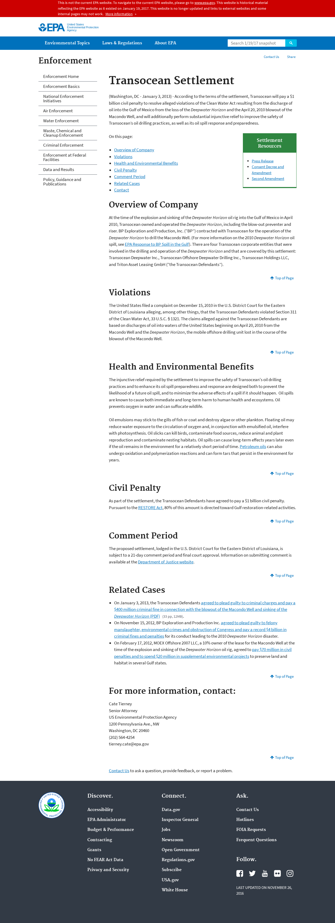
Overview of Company (134, 150)
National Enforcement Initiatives (63, 98)
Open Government (181, 850)
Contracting (99, 840)
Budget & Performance (110, 830)
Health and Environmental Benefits (146, 163)
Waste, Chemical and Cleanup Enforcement (63, 133)
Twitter (252, 873)
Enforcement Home (61, 76)
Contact (121, 190)
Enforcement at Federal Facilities (64, 157)
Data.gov (171, 810)
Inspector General (180, 820)
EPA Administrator (106, 820)
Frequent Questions (256, 840)
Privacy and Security (108, 870)
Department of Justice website (165, 562)
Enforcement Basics (61, 86)
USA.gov (170, 880)
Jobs (166, 830)
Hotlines (245, 820)
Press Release (262, 160)
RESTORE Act (150, 507)
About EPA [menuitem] (165, 43)
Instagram (290, 873)
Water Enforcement (61, 121)
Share (291, 57)
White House (175, 890)
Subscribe (172, 870)
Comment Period (129, 176)
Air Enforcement (58, 111)
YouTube (264, 873)
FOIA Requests (251, 830)
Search (291, 43)
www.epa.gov (204, 2)
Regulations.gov (178, 860)
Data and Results (58, 169)
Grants (94, 850)
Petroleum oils (253, 446)
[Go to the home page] (51, 27)
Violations (123, 156)
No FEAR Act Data (105, 860)
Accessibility (100, 810)
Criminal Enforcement (63, 145)
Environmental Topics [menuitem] (67, 43)
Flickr (277, 873)
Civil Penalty (125, 170)
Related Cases (127, 183)
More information (119, 14)
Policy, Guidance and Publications (62, 182)
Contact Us (271, 57)
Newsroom (172, 840)
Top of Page (284, 277)
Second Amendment (268, 178)
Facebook (239, 873)
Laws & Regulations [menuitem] (122, 43)
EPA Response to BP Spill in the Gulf (157, 244)
